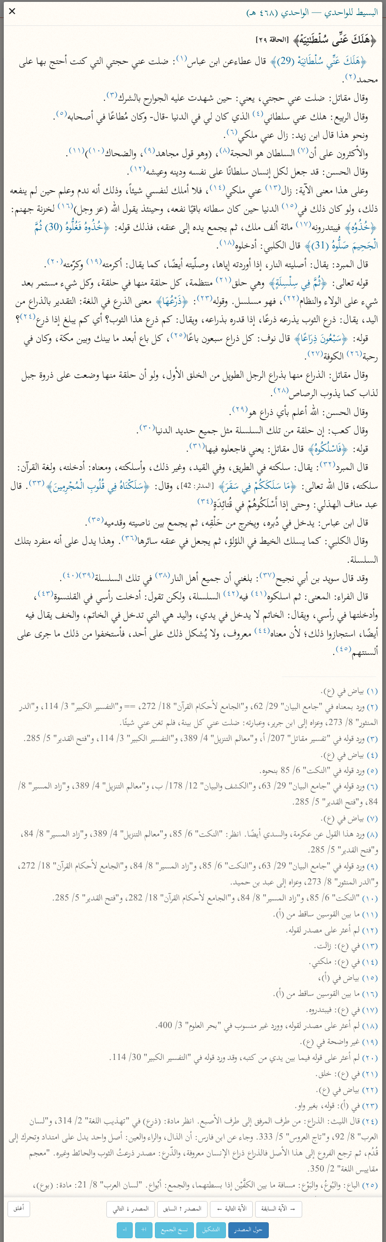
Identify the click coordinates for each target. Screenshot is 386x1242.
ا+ (144, 1230)
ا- (125, 1230)
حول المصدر (249, 1230)
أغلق (19, 1208)
